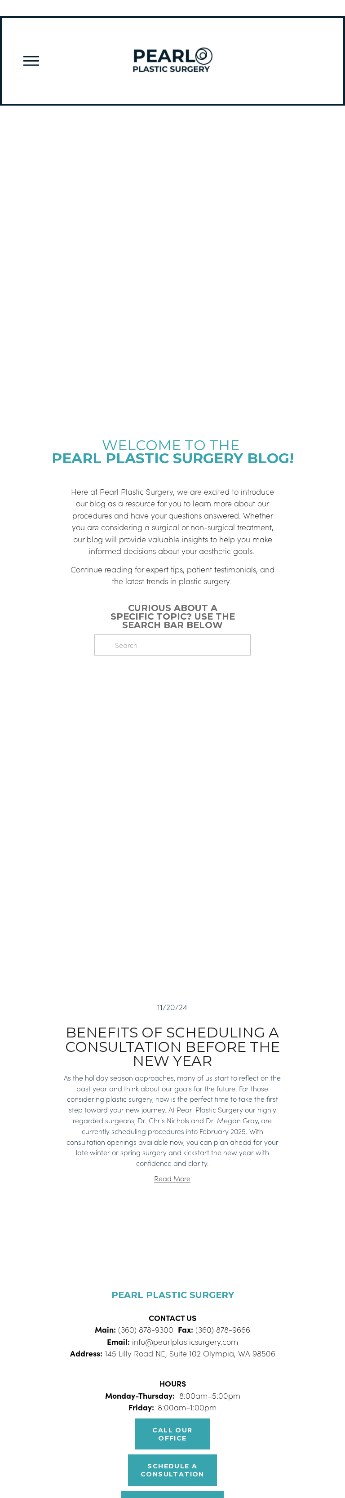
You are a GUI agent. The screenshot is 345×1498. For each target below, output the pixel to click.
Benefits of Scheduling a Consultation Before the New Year (172, 1046)
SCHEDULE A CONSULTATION (172, 1470)
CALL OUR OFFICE (172, 1434)
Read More (172, 1178)
